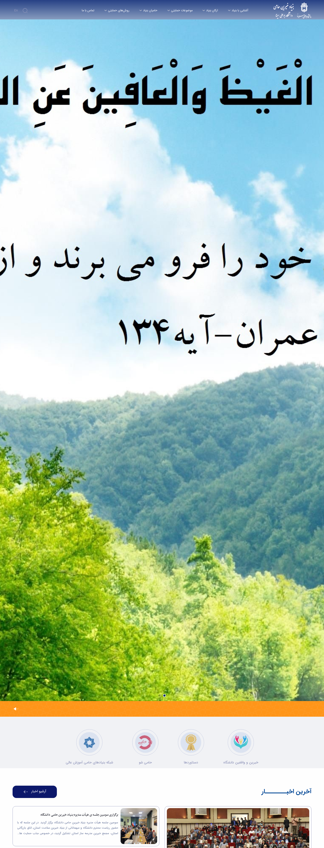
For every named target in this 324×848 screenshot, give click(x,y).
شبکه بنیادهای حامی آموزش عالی (89, 762)
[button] (164, 695)
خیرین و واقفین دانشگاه (240, 762)
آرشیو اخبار (38, 791)
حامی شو (145, 762)
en (16, 10)
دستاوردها (191, 762)
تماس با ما (88, 10)
